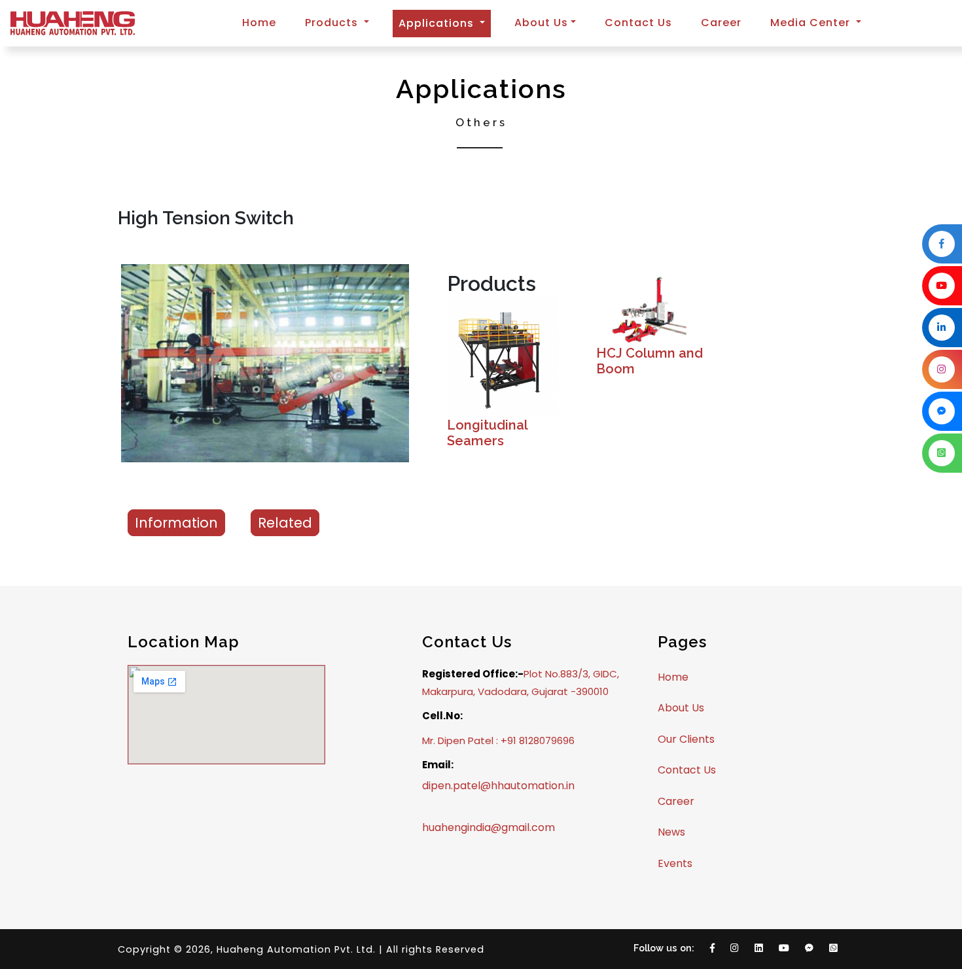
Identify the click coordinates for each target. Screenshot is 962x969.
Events (675, 863)
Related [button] (285, 522)
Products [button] (333, 22)
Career (721, 22)
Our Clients (686, 739)
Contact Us (638, 22)
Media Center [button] (811, 22)
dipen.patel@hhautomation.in (498, 785)
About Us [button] (541, 22)
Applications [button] (445, 23)
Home (259, 22)
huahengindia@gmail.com (488, 827)
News (671, 832)
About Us (681, 707)
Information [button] (176, 522)
